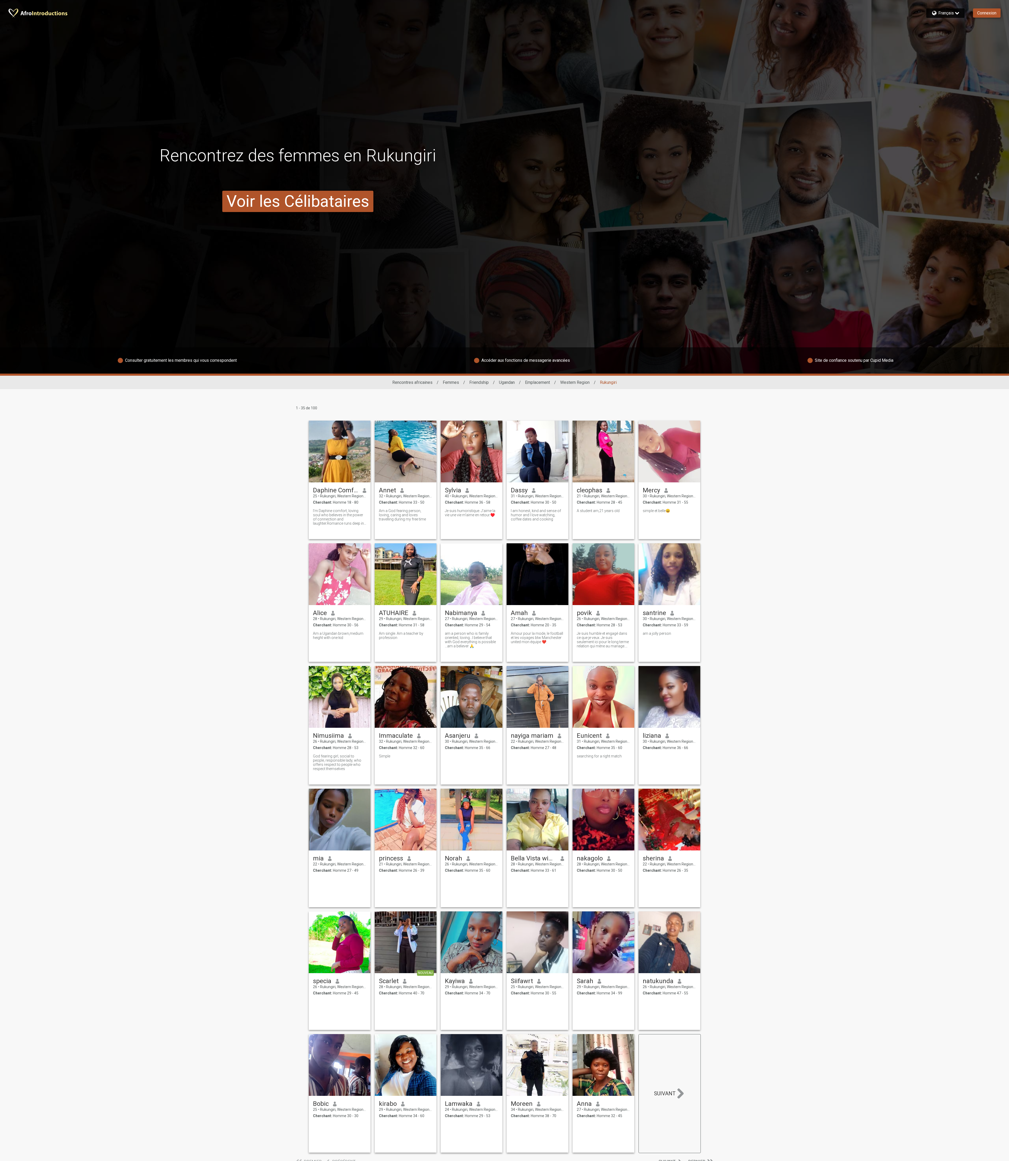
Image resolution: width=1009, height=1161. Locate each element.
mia (318, 858)
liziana (652, 735)
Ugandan (507, 382)
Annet (387, 490)
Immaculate (396, 735)
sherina (653, 858)
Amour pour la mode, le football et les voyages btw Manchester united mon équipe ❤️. (537, 637)
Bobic (321, 1103)
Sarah (585, 981)
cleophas (589, 490)
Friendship (479, 382)
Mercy (651, 490)
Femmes (451, 382)
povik (584, 613)
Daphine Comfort (335, 490)
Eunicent (589, 735)
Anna (584, 1103)
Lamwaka (458, 1103)
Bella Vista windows (533, 858)
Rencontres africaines (412, 382)
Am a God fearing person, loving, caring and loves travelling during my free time (402, 515)
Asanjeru (457, 735)
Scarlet (389, 981)
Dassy (519, 490)
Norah (453, 858)
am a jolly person (657, 633)
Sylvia (453, 490)
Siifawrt (522, 981)
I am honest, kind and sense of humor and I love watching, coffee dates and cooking (536, 515)
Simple (384, 756)
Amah (519, 613)
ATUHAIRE (393, 613)
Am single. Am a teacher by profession (401, 635)
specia (322, 981)
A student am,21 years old (598, 511)
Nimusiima (328, 735)
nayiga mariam (532, 735)
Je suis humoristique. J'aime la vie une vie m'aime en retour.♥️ (470, 513)
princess (391, 858)
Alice (320, 613)
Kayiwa (455, 981)
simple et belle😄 (656, 511)
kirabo (388, 1103)
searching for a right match (599, 756)
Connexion (986, 13)
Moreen (522, 1103)
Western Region (575, 382)
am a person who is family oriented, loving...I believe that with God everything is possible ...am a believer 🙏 (470, 639)
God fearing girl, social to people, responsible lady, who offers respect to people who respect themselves (337, 762)
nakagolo (590, 858)
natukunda (658, 981)
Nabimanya (461, 613)
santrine (654, 613)
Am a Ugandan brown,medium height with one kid (338, 635)
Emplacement (537, 382)
